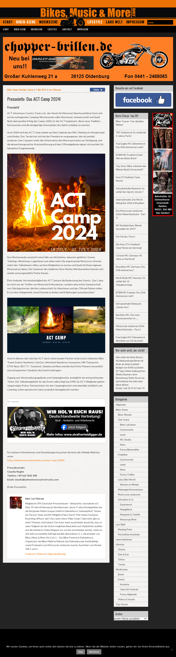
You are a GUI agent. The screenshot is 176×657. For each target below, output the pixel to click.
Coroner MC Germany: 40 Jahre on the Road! (129, 257)
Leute (122, 434)
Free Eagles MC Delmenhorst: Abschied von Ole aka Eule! (130, 339)
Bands (121, 574)
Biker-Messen (125, 414)
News (122, 444)
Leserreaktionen (124, 539)
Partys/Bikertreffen (129, 449)
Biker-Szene (26, 21)
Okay (80, 652)
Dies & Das (123, 554)
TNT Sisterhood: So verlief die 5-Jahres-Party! (131, 134)
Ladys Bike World (126, 479)
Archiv (117, 618)
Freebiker (123, 454)
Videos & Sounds (126, 599)
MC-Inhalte (125, 439)
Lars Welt (114, 21)
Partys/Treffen (127, 474)
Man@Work (126, 509)
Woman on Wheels (129, 484)
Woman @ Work (128, 519)
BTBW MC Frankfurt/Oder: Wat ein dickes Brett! (129, 156)
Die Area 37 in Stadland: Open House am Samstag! (129, 246)
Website (41, 554)
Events (121, 579)
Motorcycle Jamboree (129, 494)
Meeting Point (125, 529)
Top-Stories (122, 604)
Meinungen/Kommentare (130, 489)
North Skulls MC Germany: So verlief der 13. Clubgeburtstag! (130, 281)
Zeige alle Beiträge (56, 554)
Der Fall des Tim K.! (125, 236)
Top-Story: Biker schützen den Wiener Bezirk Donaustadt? (131, 168)
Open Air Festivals (129, 589)
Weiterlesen (94, 652)
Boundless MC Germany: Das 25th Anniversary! (130, 268)
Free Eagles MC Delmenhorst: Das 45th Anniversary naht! (130, 145)
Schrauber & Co (126, 499)
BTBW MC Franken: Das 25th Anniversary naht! (130, 294)
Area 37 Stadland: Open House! (128, 179)
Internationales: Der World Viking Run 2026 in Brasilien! (130, 201)
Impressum (135, 21)
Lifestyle (95, 21)
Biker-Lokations (128, 424)
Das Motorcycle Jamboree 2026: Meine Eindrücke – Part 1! (130, 214)
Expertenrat (126, 504)
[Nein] (171, 649)
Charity (121, 549)
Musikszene (48, 21)
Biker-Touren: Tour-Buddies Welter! (130, 123)
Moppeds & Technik (130, 514)
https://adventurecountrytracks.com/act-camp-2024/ (35, 460)
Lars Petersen (55, 89)
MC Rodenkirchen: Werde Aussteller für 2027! (129, 227)
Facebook (30, 554)
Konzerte (124, 584)
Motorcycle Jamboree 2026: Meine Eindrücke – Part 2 (130, 328)
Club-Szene (123, 419)
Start (8, 21)
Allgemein (121, 404)
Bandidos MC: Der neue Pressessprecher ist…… (128, 317)
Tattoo (121, 559)
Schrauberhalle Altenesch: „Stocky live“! (128, 305)
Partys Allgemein (128, 594)
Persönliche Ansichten (129, 534)
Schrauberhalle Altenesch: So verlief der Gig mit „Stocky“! (130, 190)
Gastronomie (126, 429)
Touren (30, 89)
